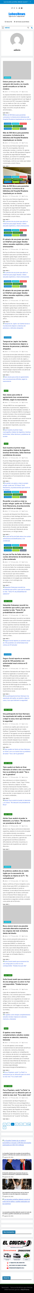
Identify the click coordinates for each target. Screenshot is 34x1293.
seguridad (16, 129)
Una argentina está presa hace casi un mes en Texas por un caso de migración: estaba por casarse (15, 1193)
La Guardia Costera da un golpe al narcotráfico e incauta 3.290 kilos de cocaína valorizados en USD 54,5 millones (16, 1154)
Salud (6, 391)
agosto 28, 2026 (8, 1157)
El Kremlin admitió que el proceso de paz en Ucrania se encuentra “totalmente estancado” (15, 1173)
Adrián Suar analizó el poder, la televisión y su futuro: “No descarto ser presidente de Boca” (16, 820)
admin (6, 92)
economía (23, 124)
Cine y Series (8, 601)
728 (29, 1124)
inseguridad (7, 126)
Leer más (5, 113)
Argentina (7, 77)
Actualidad (7, 124)
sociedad (23, 129)
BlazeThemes (25, 1289)
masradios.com (17, 126)
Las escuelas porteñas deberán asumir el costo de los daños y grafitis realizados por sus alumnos (15, 2)
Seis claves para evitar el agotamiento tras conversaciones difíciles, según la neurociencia (16, 397)
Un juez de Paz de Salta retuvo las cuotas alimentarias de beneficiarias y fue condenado (17, 556)
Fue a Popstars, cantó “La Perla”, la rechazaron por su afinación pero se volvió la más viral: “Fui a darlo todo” (17, 1092)
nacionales (7, 129)
